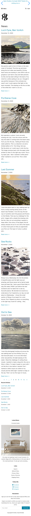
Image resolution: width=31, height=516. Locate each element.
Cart (28, 8)
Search (15, 469)
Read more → (5, 91)
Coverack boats (15, 423)
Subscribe (25, 508)
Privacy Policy (15, 473)
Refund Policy (15, 471)
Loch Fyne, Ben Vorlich (12, 30)
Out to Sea (6, 312)
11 (21, 379)
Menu (4, 8)
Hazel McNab (20, 512)
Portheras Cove (8, 98)
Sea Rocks (6, 241)
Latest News (15, 420)
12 (24, 379)
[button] (2, 3)
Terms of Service (15, 475)
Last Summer (7, 169)
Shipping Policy (15, 477)
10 (18, 379)
